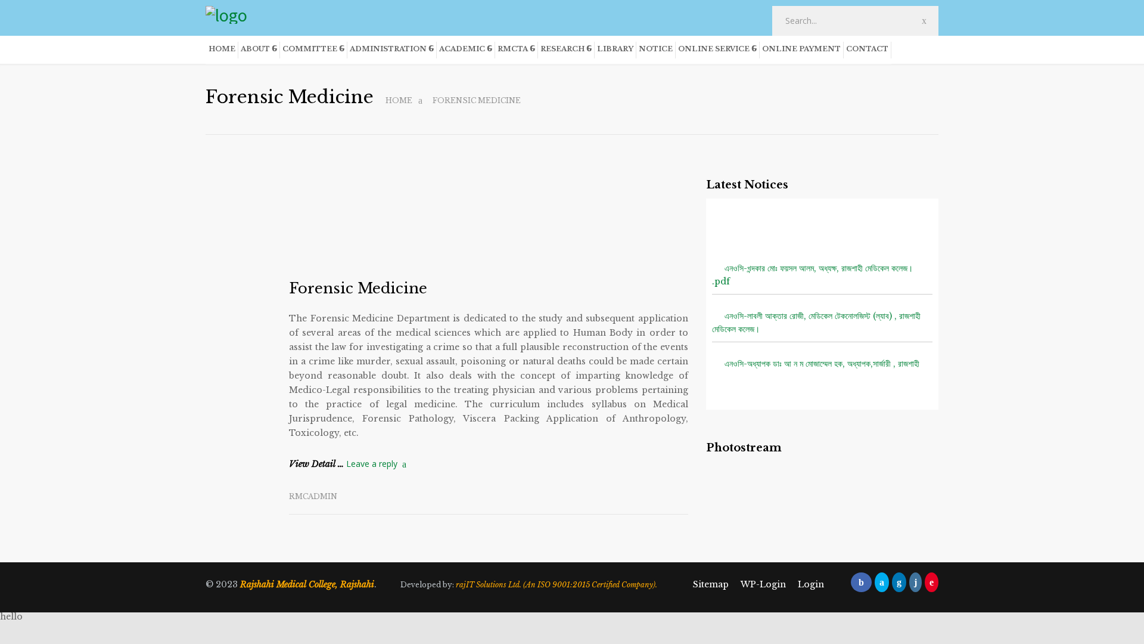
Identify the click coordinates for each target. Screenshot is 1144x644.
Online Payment (801, 49)
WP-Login (763, 584)
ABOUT (255, 49)
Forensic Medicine (358, 288)
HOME (222, 49)
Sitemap (711, 584)
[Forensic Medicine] (488, 221)
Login (811, 584)
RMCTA (513, 49)
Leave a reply (371, 463)
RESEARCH (562, 49)
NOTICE (656, 49)
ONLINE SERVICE (714, 49)
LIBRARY (615, 49)
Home (399, 100)
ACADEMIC (462, 49)
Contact (867, 49)
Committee (309, 49)
